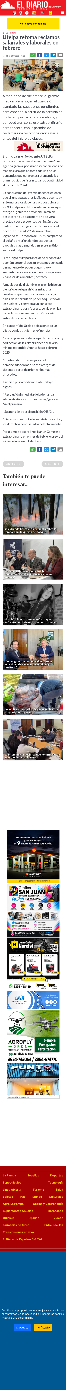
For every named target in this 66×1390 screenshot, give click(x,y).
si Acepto (22, 1327)
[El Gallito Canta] (14, 12)
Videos (58, 1218)
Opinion (34, 1218)
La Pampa (9, 1175)
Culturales (56, 1196)
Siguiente (52, 464)
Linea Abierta (12, 1189)
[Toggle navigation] (63, 12)
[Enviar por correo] (60, 55)
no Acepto (43, 1327)
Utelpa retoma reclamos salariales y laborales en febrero (31, 42)
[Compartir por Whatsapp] (33, 55)
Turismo (38, 1189)
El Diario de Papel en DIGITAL (23, 1239)
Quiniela (8, 1218)
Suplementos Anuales (18, 1211)
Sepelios (33, 1175)
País (23, 1196)
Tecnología (55, 1182)
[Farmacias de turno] (27, 12)
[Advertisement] (33, 796)
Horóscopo (55, 1211)
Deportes (56, 1175)
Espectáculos (12, 1182)
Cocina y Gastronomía (48, 1204)
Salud (59, 1189)
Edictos (8, 1196)
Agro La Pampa (13, 1204)
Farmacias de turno (16, 1225)
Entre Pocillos (53, 1225)
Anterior (13, 464)
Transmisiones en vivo (18, 1232)
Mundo (37, 1196)
